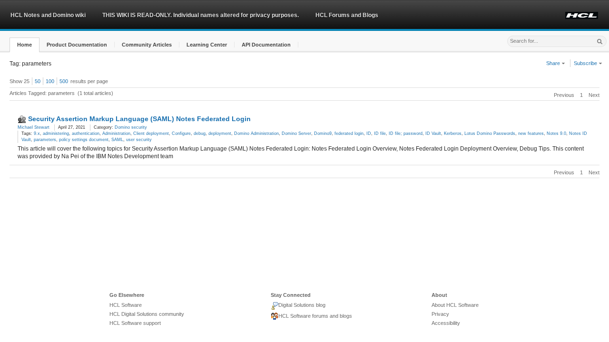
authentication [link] (85, 133)
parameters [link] (45, 139)
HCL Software (125, 305)
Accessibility (446, 323)
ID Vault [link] (433, 133)
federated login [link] (348, 133)
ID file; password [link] (405, 133)
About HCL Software (455, 305)
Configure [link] (181, 133)
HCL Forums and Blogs (346, 15)
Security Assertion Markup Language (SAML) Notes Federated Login (139, 119)
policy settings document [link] (83, 139)
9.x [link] (37, 133)
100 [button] (50, 81)
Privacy (440, 314)
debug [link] (200, 133)
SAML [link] (117, 139)
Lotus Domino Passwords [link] (489, 133)
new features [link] (531, 133)
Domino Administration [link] (256, 133)
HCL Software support (135, 323)
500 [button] (63, 81)
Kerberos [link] (453, 133)
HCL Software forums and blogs (315, 316)
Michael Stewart (33, 127)
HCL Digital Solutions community (146, 314)
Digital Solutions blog (301, 305)
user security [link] (139, 139)
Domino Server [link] (296, 133)
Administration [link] (116, 133)
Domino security (131, 127)
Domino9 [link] (323, 133)
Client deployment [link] (151, 133)
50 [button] (37, 81)
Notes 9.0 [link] (556, 133)
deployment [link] (219, 133)
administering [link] (56, 133)
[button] (24, 45)
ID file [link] (380, 133)
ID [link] (368, 133)
